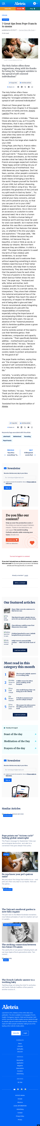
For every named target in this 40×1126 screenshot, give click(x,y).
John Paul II (6, 436)
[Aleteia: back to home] (20, 3)
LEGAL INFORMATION (20, 1106)
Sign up (7, 488)
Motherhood (17, 436)
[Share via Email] (29, 87)
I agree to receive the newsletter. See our (21, 482)
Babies (6, 960)
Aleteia (5, 406)
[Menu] (7, 3)
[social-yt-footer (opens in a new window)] (14, 1089)
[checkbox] (4, 482)
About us (20, 1102)
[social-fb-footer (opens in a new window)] (18, 1089)
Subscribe (8, 9)
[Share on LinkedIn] (22, 87)
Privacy (20, 1120)
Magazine (20, 1065)
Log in (26, 575)
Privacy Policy (20, 1116)
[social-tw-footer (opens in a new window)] (22, 1089)
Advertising (20, 1074)
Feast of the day (13, 734)
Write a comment (20, 583)
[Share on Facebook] (18, 87)
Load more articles (20, 650)
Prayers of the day (14, 748)
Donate (19, 9)
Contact (20, 1113)
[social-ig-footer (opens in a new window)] (25, 1089)
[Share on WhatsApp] (32, 87)
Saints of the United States (12, 925)
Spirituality (20, 1049)
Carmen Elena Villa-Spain (27, 30)
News (20, 1043)
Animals (6, 854)
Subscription (20, 1068)
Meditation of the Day (17, 741)
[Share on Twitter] (25, 87)
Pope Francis (7, 440)
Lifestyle (4, 15)
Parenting (27, 436)
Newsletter (20, 1060)
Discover (20, 1052)
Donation (20, 1071)
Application (20, 1063)
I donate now (11, 540)
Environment (8, 815)
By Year (20, 1082)
